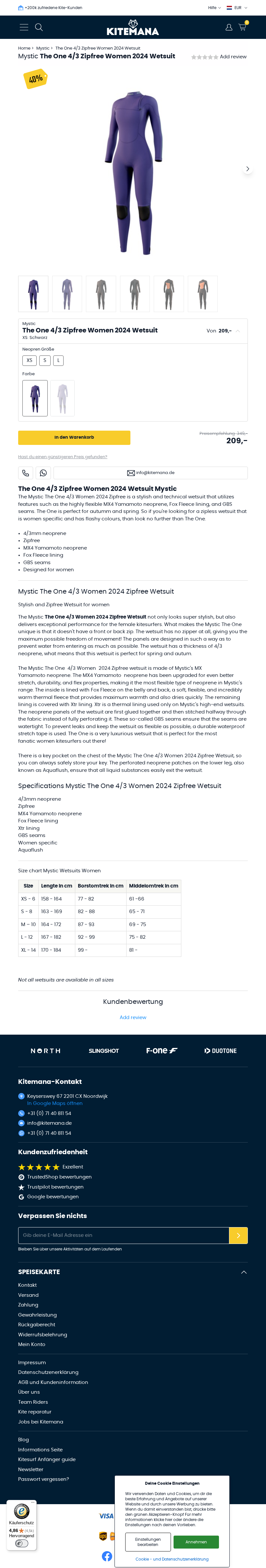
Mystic (43, 48)
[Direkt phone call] (25, 473)
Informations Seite (40, 1449)
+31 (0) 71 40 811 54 (49, 1113)
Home (24, 48)
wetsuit (138, 668)
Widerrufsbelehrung (42, 1334)
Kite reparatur (35, 1412)
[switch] (21, 1543)
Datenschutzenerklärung (48, 1372)
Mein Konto (31, 1344)
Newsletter (30, 1469)
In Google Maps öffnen (55, 1103)
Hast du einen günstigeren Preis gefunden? (62, 457)
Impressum (32, 1362)
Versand (28, 1295)
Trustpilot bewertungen (55, 1187)
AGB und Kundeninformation (53, 1382)
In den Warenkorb (74, 438)
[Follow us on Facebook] (107, 1556)
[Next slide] (248, 169)
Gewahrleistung (37, 1315)
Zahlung (28, 1305)
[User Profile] (229, 27)
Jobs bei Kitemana (40, 1422)
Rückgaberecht (36, 1324)
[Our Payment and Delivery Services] (106, 1516)
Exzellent (73, 1167)
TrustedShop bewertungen (59, 1177)
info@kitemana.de (49, 1123)
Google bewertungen (53, 1196)
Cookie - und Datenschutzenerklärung (172, 1559)
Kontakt (27, 1285)
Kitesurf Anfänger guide (47, 1459)
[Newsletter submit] (238, 1235)
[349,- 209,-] (35, 398)
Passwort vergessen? (43, 1479)
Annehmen (196, 1542)
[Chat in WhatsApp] (43, 473)
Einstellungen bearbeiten (148, 1542)
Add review (233, 56)
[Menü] (33, 1504)
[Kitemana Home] (133, 27)
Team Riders (33, 1402)
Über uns (29, 1392)
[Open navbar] (24, 27)
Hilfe (212, 8)
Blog (23, 1439)
